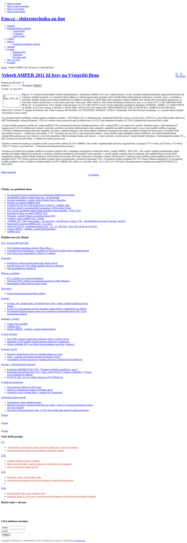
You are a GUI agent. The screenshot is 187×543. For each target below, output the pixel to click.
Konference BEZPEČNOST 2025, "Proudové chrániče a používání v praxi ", (43, 369)
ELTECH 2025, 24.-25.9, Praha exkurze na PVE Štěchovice (35, 377)
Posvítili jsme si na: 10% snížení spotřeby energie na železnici (35, 266)
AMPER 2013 (13, 231)
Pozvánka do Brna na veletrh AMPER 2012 (27, 213)
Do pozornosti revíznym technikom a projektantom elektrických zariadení (41, 195)
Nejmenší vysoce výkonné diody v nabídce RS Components (35, 392)
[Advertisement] (35, 180)
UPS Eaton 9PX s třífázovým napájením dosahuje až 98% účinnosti (38, 281)
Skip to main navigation (18, 6)
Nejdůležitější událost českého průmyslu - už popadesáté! (33, 197)
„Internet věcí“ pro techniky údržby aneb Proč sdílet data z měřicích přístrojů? (42, 447)
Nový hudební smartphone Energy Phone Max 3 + (30, 248)
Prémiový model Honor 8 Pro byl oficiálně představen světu (34, 354)
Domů (4, 67)
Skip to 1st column (15, 9)
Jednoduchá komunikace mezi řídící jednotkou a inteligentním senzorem (40, 480)
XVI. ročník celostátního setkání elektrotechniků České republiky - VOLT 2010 (44, 210)
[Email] (182, 76)
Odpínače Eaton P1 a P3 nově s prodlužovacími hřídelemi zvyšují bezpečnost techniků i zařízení (51, 496)
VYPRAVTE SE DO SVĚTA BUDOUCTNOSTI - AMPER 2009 (38, 205)
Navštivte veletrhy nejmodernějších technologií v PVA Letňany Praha (39, 208)
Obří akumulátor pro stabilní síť (21, 268)
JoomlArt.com (79, 540)
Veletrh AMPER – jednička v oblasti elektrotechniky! (31, 229)
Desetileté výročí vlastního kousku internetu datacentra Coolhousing (38, 341)
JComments (93, 175)
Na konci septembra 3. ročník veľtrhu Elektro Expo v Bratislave (36, 200)
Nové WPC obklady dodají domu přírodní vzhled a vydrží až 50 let (38, 339)
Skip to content (14, 3)
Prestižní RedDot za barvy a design (23, 461)
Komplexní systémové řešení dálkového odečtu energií (32, 263)
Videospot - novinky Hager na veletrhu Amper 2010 (31, 216)
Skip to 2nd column (16, 11)
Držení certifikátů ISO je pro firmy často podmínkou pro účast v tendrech (40, 344)
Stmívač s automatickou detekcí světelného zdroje (30, 390)
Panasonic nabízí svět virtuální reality (24, 477)
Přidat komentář (8, 172)
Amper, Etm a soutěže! (17, 324)
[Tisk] (177, 76)
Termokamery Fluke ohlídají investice (24, 402)
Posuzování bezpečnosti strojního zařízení (26, 293)
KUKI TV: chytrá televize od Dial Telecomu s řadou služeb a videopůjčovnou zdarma (46, 308)
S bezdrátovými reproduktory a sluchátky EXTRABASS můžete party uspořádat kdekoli (48, 250)
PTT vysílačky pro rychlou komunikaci (25, 278)
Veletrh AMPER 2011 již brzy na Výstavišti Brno (50, 75)
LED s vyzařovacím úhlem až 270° (23, 467)
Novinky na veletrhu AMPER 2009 (23, 203)
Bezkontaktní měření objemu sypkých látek (27, 283)
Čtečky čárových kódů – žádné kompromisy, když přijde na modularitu (39, 464)
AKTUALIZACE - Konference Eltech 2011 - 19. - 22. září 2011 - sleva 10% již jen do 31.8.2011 (52, 226)
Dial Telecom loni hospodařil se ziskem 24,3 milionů (31, 253)
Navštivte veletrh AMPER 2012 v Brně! (25, 218)
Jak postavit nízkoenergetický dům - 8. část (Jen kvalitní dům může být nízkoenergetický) (48, 410)
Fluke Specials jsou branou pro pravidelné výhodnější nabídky (35, 450)
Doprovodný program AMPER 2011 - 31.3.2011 (29, 224)
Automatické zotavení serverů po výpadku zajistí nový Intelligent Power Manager (44, 359)
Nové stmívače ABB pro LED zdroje (24, 387)
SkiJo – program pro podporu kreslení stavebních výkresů (33, 357)
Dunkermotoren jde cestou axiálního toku (26, 493)
